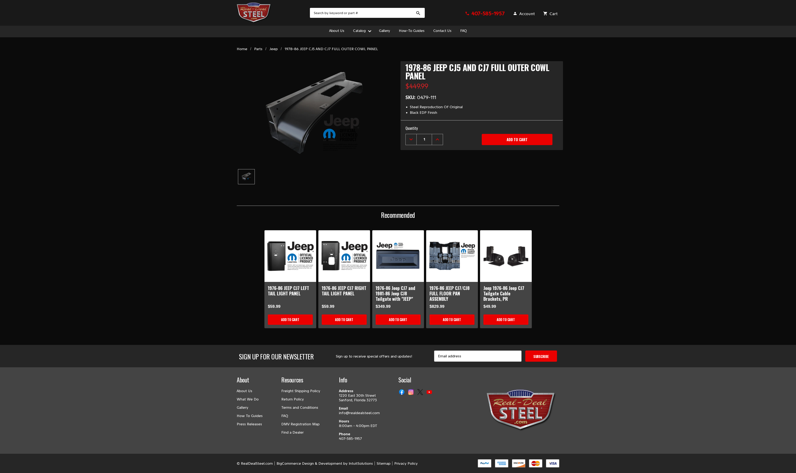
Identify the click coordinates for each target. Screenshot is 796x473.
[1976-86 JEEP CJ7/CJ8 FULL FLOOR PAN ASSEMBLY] (452, 256)
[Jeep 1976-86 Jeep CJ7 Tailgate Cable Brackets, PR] (506, 256)
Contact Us (442, 30)
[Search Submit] (418, 13)
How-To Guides (412, 30)
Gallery (384, 30)
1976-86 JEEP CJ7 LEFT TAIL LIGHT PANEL (288, 290)
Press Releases (249, 424)
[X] (420, 392)
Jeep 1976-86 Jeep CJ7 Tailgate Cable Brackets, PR (503, 293)
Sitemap (384, 463)
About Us (336, 30)
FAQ (463, 30)
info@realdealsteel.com (359, 413)
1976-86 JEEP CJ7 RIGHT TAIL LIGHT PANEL (344, 290)
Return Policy (292, 399)
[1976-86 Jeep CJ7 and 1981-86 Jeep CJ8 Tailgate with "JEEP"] (398, 256)
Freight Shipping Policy (300, 391)
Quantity (411, 128)
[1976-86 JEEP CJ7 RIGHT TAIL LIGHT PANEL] (344, 256)
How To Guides (250, 416)
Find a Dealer (292, 432)
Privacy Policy (406, 463)
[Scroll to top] (8, 465)
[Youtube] (429, 392)
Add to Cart (290, 319)
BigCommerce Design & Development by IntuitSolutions (325, 463)
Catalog (359, 30)
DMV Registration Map (300, 424)
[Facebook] (402, 392)
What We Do (248, 399)
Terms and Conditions (299, 407)
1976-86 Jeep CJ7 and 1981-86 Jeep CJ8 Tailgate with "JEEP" (395, 293)
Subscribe (541, 356)
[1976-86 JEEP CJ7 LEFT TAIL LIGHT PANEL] (290, 256)
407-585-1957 (350, 438)
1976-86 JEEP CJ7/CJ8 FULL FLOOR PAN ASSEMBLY (450, 293)
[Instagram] (411, 392)
